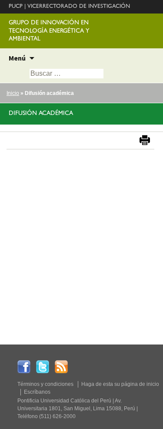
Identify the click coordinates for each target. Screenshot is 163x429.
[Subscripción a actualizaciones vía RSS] (61, 366)
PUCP (16, 7)
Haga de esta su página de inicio (120, 384)
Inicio (13, 93)
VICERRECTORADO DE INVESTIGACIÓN (78, 7)
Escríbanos (37, 392)
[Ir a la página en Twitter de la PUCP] (42, 366)
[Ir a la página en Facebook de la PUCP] (23, 366)
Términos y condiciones (45, 384)
